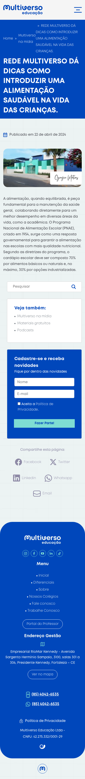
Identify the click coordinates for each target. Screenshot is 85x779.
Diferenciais (43, 582)
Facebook (32, 462)
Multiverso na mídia (27, 38)
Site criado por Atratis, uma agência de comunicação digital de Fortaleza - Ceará (43, 747)
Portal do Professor (43, 624)
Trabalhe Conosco (43, 610)
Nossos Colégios (43, 596)
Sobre (44, 589)
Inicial (44, 575)
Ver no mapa (42, 674)
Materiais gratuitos (33, 323)
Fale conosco (43, 603)
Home (8, 38)
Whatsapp (63, 478)
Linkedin (29, 478)
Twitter (64, 462)
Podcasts (25, 330)
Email (47, 493)
